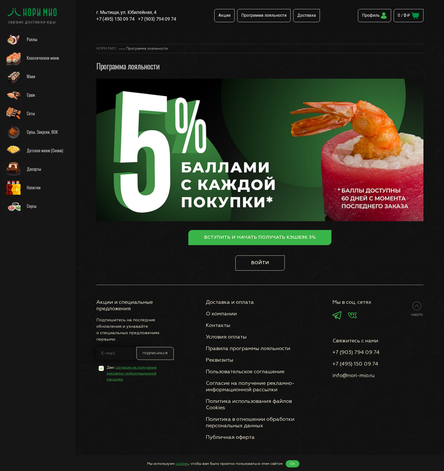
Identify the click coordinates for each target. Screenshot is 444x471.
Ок (292, 464)
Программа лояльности (263, 15)
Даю (132, 373)
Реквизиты (219, 360)
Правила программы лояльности (248, 348)
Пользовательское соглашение (245, 371)
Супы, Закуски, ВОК (42, 132)
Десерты (34, 169)
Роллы (32, 39)
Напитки (34, 187)
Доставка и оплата (230, 302)
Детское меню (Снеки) (45, 150)
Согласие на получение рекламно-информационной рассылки (250, 386)
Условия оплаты (226, 337)
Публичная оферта (230, 437)
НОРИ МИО (106, 48)
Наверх (417, 315)
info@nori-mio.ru (353, 375)
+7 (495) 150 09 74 (115, 19)
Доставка (306, 15)
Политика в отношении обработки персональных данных (250, 422)
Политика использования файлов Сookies (249, 404)
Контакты (218, 325)
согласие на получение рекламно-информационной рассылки (132, 373)
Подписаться (155, 353)
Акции (224, 15)
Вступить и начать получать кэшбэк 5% (260, 237)
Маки (31, 76)
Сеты (31, 113)
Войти (260, 263)
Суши (31, 95)
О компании (221, 313)
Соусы (31, 206)
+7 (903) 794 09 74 (157, 19)
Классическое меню (43, 58)
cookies (182, 464)
